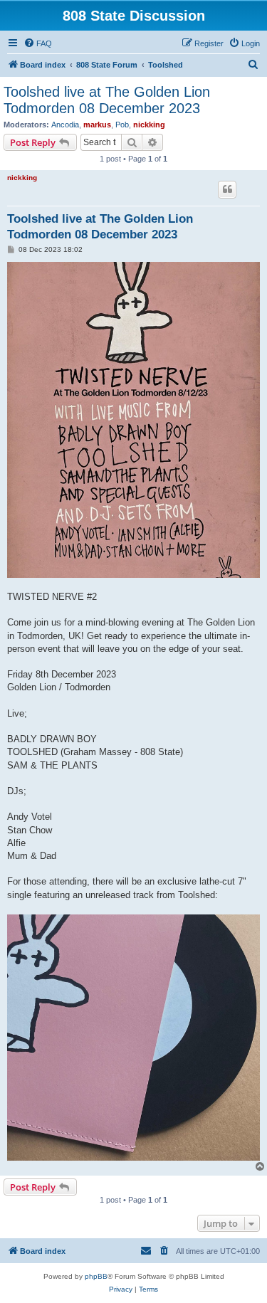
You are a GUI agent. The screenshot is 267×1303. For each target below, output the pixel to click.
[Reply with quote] (227, 189)
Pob (122, 124)
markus (97, 124)
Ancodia (65, 124)
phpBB (96, 1276)
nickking (149, 124)
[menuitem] (37, 43)
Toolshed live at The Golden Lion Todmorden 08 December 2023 (107, 100)
